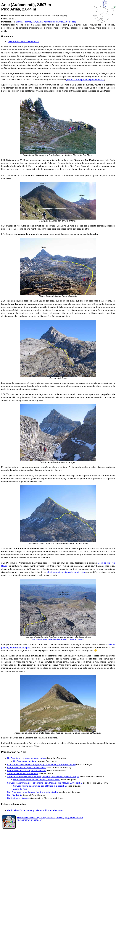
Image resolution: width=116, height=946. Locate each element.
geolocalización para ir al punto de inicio (85, 79)
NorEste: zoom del (24, 761)
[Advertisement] (58, 868)
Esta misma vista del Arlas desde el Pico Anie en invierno (58, 639)
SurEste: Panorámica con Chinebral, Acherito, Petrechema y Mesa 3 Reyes (43, 776)
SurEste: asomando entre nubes (22, 773)
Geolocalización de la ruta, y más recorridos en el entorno (35, 810)
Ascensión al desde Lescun (23, 41)
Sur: (14, 795)
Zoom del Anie (20, 789)
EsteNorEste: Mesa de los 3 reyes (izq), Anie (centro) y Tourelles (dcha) (41, 764)
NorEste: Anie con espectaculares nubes (26, 758)
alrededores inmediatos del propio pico (66, 572)
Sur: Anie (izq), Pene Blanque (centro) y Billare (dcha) (32, 792)
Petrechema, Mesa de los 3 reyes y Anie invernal (36, 779)
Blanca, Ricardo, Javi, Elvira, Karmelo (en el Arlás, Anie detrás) (46, 21)
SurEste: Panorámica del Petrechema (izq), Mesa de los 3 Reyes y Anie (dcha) (44, 783)
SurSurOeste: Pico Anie (18, 798)
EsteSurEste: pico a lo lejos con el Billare (26, 770)
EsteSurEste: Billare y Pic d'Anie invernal (26, 767)
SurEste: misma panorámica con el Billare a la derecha (39, 786)
